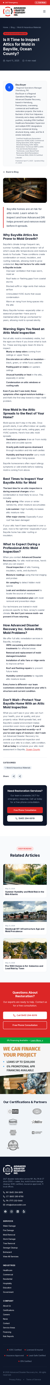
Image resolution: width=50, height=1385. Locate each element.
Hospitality (7, 1283)
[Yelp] (24, 1211)
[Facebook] (5, 1211)
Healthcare (7, 1270)
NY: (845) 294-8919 (14, 1192)
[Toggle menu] (44, 11)
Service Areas (9, 1327)
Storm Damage (9, 1239)
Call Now (41, 3)
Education (7, 1288)
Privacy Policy (15, 1379)
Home (5, 27)
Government (8, 1292)
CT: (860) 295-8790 (14, 1196)
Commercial (8, 1274)
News (5, 1319)
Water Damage (9, 1226)
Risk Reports (8, 1336)
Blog (13, 27)
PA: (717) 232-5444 (14, 1200)
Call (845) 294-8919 (27, 1015)
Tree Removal (9, 1243)
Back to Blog (12, 172)
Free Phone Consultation (25, 810)
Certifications (8, 1310)
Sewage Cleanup (10, 1248)
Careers (6, 1314)
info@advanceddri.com (16, 1205)
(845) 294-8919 (27, 818)
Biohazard (7, 1252)
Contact (6, 1323)
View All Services (10, 1256)
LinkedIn (19, 158)
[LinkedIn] (17, 1211)
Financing (7, 1332)
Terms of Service (33, 1379)
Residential (7, 1279)
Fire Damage (8, 1230)
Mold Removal (9, 1235)
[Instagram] (11, 1211)
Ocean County (33, 749)
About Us (7, 1306)
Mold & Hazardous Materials (29, 27)
